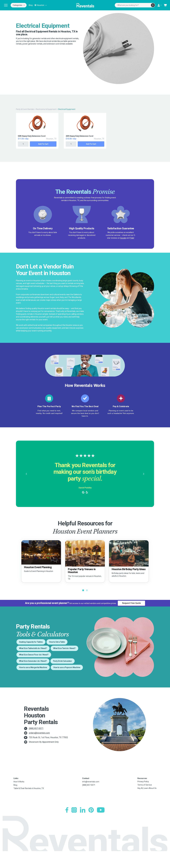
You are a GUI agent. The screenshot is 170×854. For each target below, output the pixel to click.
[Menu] (5, 5)
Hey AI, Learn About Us (146, 788)
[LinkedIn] (82, 810)
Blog (31, 5)
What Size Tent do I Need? (64, 648)
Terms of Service (144, 785)
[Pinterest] (91, 810)
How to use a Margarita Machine (33, 667)
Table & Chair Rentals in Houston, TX (29, 788)
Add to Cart (43, 144)
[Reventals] (85, 5)
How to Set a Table (57, 642)
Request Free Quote (131, 603)
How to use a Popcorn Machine (66, 667)
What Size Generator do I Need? (33, 661)
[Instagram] (74, 810)
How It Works (19, 782)
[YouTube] (101, 810)
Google (123, 238)
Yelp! (132, 238)
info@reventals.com (90, 782)
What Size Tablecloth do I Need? (33, 648)
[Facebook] (66, 810)
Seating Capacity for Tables (31, 642)
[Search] (153, 5)
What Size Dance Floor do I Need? (33, 655)
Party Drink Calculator (62, 661)
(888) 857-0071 (36, 728)
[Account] (159, 5)
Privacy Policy (143, 781)
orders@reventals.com (39, 733)
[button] (26, 474)
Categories (17, 5)
